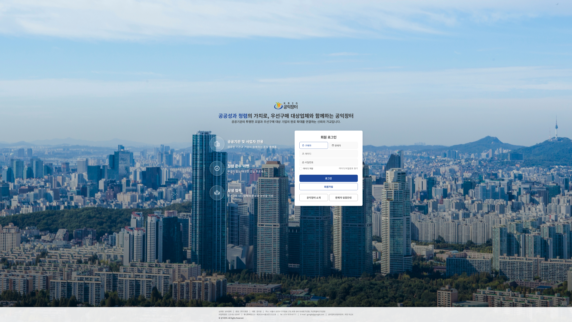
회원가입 (328, 186)
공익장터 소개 (314, 197)
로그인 (328, 178)
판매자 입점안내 (343, 197)
